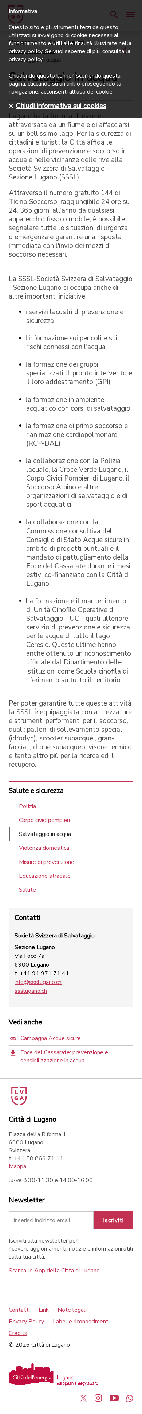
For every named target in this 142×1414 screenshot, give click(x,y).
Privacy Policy (26, 1322)
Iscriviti (113, 1220)
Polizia (27, 806)
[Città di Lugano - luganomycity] (83, 1398)
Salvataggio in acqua (45, 834)
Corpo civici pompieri (44, 820)
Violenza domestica (44, 848)
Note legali (72, 1310)
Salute (27, 890)
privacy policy (25, 59)
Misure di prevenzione (46, 862)
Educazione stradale (45, 876)
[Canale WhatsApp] (129, 1398)
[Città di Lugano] (18, 1103)
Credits (18, 1333)
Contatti (19, 1310)
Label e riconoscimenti (81, 1322)
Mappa (17, 1166)
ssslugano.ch (31, 991)
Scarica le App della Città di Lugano (54, 1271)
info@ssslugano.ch (38, 982)
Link (44, 1310)
